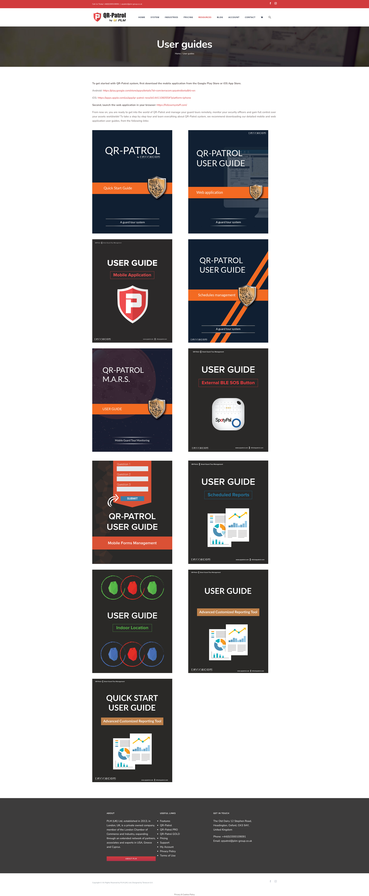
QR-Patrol (166, 825)
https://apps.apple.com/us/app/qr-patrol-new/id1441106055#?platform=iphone (144, 97)
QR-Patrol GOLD (170, 834)
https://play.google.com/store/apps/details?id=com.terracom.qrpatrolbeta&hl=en (149, 90)
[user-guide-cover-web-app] (228, 131)
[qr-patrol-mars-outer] (132, 349)
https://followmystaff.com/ (172, 105)
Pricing (164, 838)
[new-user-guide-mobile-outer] (132, 240)
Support (164, 842)
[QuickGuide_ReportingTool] (132, 680)
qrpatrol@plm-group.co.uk (131, 4)
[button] (269, 17)
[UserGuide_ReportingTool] (228, 571)
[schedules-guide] (228, 240)
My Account (167, 847)
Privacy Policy (168, 851)
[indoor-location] (132, 571)
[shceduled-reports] (228, 462)
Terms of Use (168, 855)
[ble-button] (228, 349)
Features (165, 821)
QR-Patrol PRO (169, 829)
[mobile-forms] (132, 462)
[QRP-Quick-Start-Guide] (132, 131)
